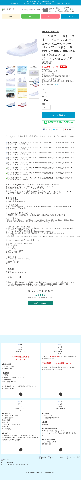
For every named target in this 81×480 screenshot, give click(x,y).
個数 (44, 104)
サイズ (44, 97)
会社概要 (13, 3)
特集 (10, 16)
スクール (70, 16)
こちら (56, 84)
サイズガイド (37, 3)
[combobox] (34, 10)
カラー (44, 89)
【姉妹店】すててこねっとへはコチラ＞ (57, 3)
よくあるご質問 (24, 3)
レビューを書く (40, 303)
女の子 (50, 16)
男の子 (30, 16)
